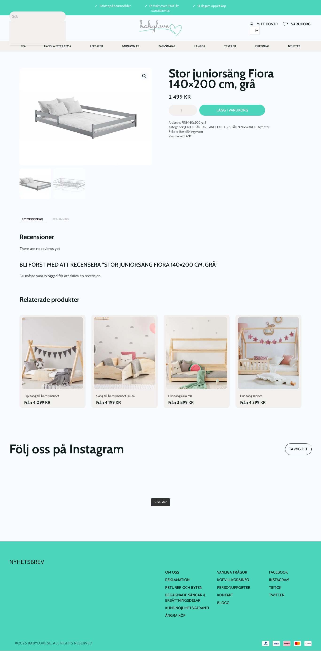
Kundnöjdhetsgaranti (187, 608)
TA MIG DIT (298, 449)
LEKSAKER (96, 46)
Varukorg (301, 24)
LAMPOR (199, 46)
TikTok (275, 587)
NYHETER (294, 46)
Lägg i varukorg (232, 110)
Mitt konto (267, 24)
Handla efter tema (57, 46)
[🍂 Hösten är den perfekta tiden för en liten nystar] (84, 480)
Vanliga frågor (232, 572)
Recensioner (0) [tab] (32, 219)
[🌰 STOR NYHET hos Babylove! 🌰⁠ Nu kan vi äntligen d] (236, 480)
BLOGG (223, 603)
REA (23, 46)
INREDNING (262, 46)
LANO (212, 127)
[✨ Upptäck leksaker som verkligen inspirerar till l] (287, 480)
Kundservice (160, 10)
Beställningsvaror (191, 132)
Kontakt (225, 595)
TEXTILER (230, 46)
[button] (144, 76)
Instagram (279, 580)
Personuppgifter (233, 587)
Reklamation (177, 580)
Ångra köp (175, 615)
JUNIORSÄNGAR (195, 127)
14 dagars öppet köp (211, 6)
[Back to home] (161, 28)
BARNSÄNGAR (166, 46)
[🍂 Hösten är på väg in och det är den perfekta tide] (135, 480)
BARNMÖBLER (130, 46)
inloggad (51, 276)
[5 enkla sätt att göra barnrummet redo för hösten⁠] (186, 480)
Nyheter (263, 127)
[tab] (78, 217)
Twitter (276, 595)
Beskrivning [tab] (60, 219)
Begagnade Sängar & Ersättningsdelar (185, 597)
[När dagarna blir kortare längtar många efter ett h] (33, 480)
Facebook (278, 572)
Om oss (172, 572)
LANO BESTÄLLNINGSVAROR (237, 127)
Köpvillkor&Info (233, 580)
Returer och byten (183, 587)
